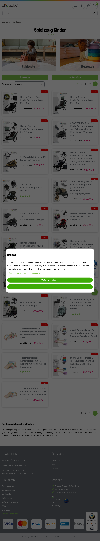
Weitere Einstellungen (50, 280)
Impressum (35, 273)
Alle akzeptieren (50, 287)
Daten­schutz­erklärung (18, 273)
